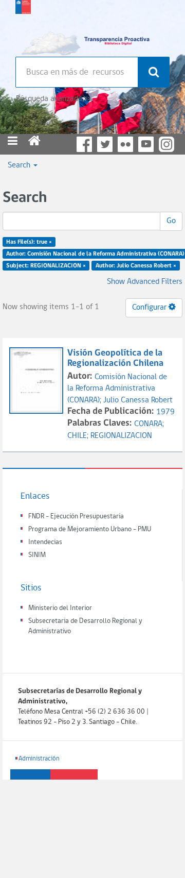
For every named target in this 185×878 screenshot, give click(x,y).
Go (171, 221)
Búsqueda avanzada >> (53, 99)
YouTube (146, 144)
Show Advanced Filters (144, 282)
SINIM (37, 555)
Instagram (166, 144)
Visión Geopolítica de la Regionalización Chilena (115, 358)
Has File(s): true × (29, 242)
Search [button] (20, 165)
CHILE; (78, 436)
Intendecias (45, 542)
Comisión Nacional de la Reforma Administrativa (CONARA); (117, 389)
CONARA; (149, 424)
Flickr (125, 144)
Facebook (84, 144)
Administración (39, 758)
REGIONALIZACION (121, 436)
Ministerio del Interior (60, 608)
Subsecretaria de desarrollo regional (23, 26)
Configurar (150, 307)
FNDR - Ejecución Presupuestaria (76, 516)
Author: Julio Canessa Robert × (136, 265)
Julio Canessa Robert (138, 400)
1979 (165, 412)
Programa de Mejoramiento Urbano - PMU (89, 529)
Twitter (105, 144)
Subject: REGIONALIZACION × (46, 265)
